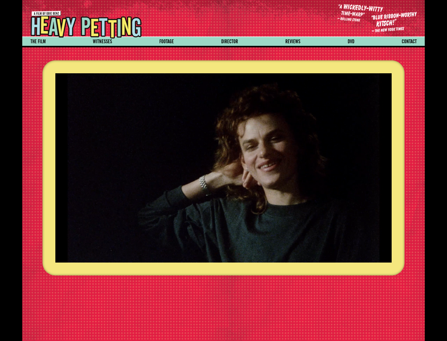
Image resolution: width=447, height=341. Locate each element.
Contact (409, 41)
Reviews (292, 41)
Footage (166, 41)
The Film (38, 41)
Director (229, 41)
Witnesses (102, 41)
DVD (351, 41)
